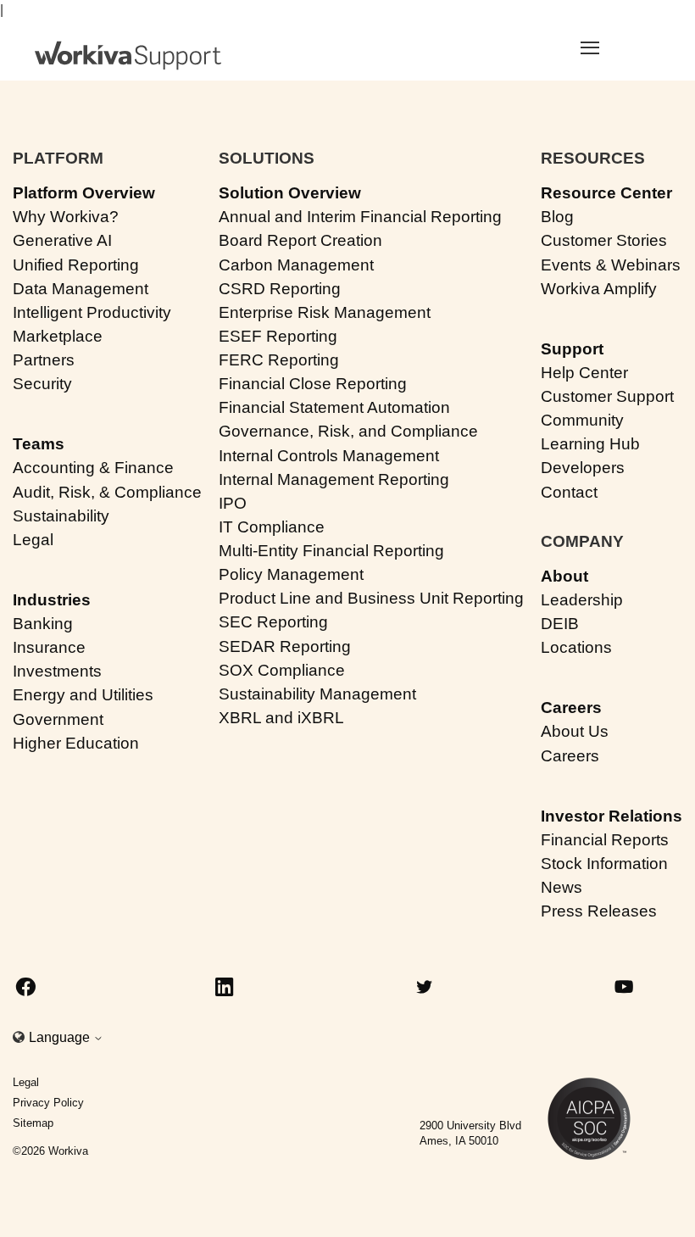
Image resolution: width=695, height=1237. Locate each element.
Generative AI (62, 240)
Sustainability (61, 516)
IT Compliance (272, 527)
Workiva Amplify (599, 289)
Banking (43, 623)
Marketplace (58, 336)
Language (61, 1037)
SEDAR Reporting (285, 646)
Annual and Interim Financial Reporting (360, 217)
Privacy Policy (48, 1102)
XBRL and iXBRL (281, 718)
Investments (57, 671)
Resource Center (606, 193)
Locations (576, 647)
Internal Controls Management (329, 456)
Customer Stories (604, 240)
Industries (52, 600)
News (561, 887)
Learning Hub (590, 444)
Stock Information (604, 863)
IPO (233, 503)
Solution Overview (290, 193)
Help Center (584, 373)
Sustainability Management (317, 694)
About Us (575, 731)
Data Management (80, 289)
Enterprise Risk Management (325, 312)
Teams (38, 444)
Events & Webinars (611, 265)
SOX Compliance (282, 670)
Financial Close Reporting (313, 384)
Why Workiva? (66, 217)
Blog (557, 217)
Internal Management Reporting (334, 479)
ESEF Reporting (278, 336)
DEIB (560, 623)
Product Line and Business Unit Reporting (371, 598)
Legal (33, 540)
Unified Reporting (76, 265)
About (564, 576)
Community (582, 420)
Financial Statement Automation (334, 407)
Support (572, 349)
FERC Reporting (279, 360)
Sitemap (33, 1123)
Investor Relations (611, 816)
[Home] (128, 55)
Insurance (49, 647)
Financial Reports (605, 840)
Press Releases (599, 911)
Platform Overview (84, 193)
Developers (583, 467)
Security (42, 384)
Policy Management (291, 574)
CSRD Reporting (280, 289)
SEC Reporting (273, 622)
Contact (569, 492)
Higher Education (76, 743)
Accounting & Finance (93, 467)
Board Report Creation (300, 240)
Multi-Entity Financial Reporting (331, 551)
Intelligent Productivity (92, 312)
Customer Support (607, 396)
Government (58, 719)
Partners (44, 360)
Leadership (582, 600)
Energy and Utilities (83, 695)
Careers (571, 707)
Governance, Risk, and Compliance (348, 431)
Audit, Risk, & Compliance (107, 492)
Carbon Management (296, 265)
